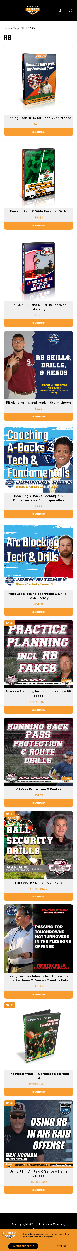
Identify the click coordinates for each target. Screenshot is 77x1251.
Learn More (38, 132)
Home (7, 28)
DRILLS (25, 28)
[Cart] (70, 10)
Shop (16, 28)
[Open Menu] (6, 10)
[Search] (60, 10)
